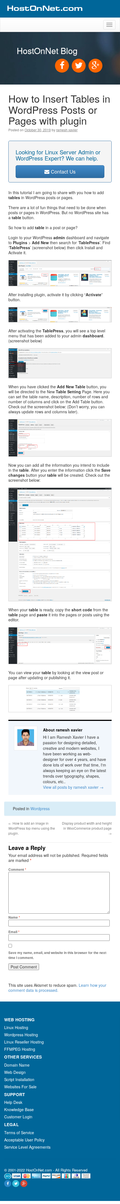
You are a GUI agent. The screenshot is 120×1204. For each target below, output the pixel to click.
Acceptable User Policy (24, 1140)
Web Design (15, 1072)
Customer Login (18, 1116)
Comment (17, 869)
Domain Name (17, 1065)
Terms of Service (19, 1132)
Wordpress (40, 808)
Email (14, 931)
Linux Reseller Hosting (24, 1042)
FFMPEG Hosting (19, 1049)
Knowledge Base (19, 1109)
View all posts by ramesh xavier (73, 787)
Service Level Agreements (27, 1147)
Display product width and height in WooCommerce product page (87, 828)
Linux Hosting (16, 1027)
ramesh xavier (67, 129)
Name (14, 917)
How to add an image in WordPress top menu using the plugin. (31, 828)
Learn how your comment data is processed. (57, 987)
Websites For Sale (20, 1086)
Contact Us (62, 171)
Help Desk (13, 1102)
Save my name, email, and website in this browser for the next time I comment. (57, 955)
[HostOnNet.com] (44, 15)
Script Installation (19, 1079)
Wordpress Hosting (21, 1034)
